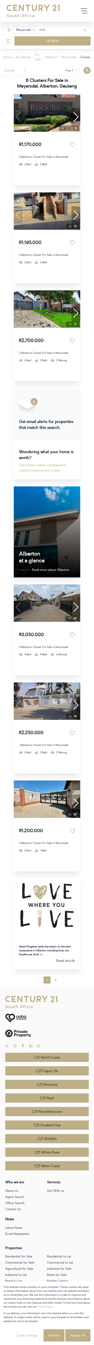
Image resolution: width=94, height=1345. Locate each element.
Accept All (78, 1335)
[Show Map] (87, 70)
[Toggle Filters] (8, 41)
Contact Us (13, 1209)
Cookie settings (26, 1335)
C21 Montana (47, 1084)
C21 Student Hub (47, 1125)
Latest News (14, 1228)
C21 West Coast (47, 1166)
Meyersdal (68, 57)
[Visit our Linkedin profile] (31, 1046)
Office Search (14, 1203)
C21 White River (47, 1152)
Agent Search (14, 1197)
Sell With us (55, 1191)
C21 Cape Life (47, 1071)
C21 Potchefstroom (47, 1111)
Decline (54, 1335)
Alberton (51, 57)
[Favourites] (72, 144)
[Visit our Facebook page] (22, 1046)
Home (7, 57)
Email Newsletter (17, 1234)
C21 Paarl (47, 1098)
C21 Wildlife (47, 1138)
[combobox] (57, 30)
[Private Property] (47, 1033)
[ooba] (47, 1018)
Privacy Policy (45, 1306)
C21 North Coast (47, 1057)
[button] (33, 30)
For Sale (38, 57)
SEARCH (52, 41)
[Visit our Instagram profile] (15, 1046)
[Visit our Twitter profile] (7, 1045)
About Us (11, 1191)
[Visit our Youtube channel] (38, 1046)
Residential (23, 57)
